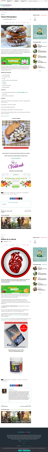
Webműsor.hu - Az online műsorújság (25, 445)
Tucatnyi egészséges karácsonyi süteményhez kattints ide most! (16, 147)
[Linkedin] (13, 198)
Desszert (5, 192)
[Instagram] (46, 1)
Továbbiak (39, 70)
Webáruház (39, 65)
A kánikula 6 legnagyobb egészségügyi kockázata (16, 227)
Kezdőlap (2, 12)
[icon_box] (31, 1)
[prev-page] (1, 230)
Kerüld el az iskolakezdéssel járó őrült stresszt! (6, 227)
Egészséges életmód (13, 192)
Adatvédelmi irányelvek (26, 450)
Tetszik (35, 17)
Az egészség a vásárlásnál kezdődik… (42, 67)
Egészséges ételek (18, 192)
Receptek (5, 12)
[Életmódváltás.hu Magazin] (2, 19)
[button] (46, 9)
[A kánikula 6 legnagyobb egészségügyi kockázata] (16, 223)
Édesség (8, 192)
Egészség (39, 55)
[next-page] (3, 230)
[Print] (21, 198)
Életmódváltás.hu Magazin (8, 19)
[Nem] (46, 449)
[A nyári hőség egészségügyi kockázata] (35, 61)
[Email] (19, 198)
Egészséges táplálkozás (25, 192)
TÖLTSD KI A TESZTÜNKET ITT (16, 158)
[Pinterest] (17, 198)
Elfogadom (20, 450)
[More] (28, 23)
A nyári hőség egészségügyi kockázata (42, 62)
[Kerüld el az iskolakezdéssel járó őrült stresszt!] (6, 223)
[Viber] (15, 198)
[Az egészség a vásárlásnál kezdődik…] (35, 67)
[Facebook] (45, 1)
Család (39, 44)
